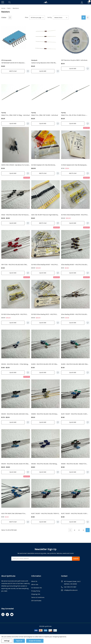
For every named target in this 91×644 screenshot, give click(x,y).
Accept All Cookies (35, 641)
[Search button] (9, 2)
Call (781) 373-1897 (70, 587)
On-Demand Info (36, 588)
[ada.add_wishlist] (28, 71)
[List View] (88, 17)
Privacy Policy (35, 591)
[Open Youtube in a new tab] (11, 614)
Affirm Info (34, 584)
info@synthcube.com (71, 590)
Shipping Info (35, 594)
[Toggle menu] (2, 2)
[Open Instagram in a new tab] (2, 614)
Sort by (50, 17)
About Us (34, 581)
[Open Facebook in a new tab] (7, 614)
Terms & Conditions (37, 597)
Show (26, 17)
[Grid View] (83, 17)
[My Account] (82, 2)
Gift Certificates (36, 600)
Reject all (19, 641)
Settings (7, 641)
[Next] (88, 530)
